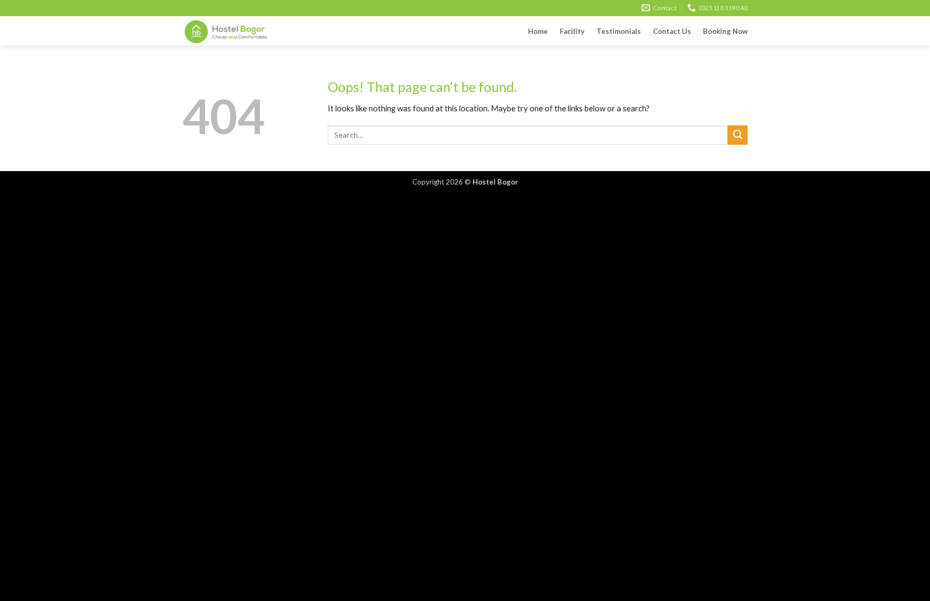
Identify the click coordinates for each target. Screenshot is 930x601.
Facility (572, 31)
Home (538, 31)
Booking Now (725, 31)
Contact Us (672, 31)
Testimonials (618, 31)
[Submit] (738, 135)
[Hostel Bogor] (236, 31)
